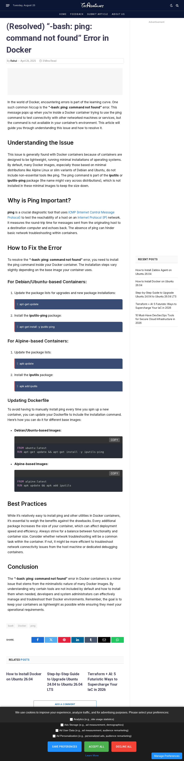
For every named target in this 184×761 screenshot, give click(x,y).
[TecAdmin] (92, 5)
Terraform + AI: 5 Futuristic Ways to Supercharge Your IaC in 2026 (103, 682)
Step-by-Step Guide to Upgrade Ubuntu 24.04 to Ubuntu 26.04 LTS (64, 682)
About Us (118, 14)
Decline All (124, 746)
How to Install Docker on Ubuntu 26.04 (24, 676)
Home (63, 14)
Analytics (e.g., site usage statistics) (94, 719)
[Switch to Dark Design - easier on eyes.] (171, 5)
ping (33, 625)
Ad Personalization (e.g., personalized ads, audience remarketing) (94, 735)
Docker (22, 625)
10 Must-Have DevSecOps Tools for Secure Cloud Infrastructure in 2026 (155, 319)
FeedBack (77, 14)
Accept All (96, 746)
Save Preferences (64, 746)
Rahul (13, 60)
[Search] (177, 5)
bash (11, 625)
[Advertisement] (156, 78)
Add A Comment (65, 704)
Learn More (92, 755)
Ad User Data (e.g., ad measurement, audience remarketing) (93, 730)
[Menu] (8, 5)
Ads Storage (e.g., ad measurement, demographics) (94, 724)
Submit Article (97, 14)
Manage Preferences (167, 755)
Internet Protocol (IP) (92, 217)
